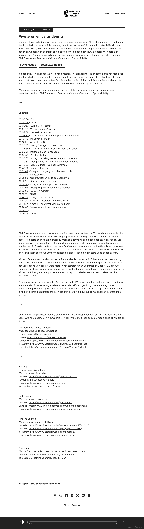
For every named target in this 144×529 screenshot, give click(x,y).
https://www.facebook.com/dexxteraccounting (55, 409)
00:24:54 (23, 148)
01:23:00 (23, 191)
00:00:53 (24, 125)
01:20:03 (23, 187)
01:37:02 (23, 204)
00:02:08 (23, 132)
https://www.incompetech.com (68, 451)
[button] (73, 521)
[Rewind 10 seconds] (20, 522)
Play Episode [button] (28, 65)
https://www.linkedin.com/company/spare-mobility (55, 428)
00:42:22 (23, 165)
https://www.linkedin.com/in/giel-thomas (50, 402)
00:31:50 (23, 155)
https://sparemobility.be (41, 422)
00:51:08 (23, 171)
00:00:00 (24, 119)
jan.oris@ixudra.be (36, 370)
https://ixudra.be (37, 373)
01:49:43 (23, 213)
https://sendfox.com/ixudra (46, 386)
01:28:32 (23, 197)
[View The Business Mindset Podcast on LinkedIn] (72, 495)
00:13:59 (23, 138)
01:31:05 (23, 200)
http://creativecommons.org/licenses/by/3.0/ (42, 457)
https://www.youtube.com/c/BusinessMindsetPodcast (57, 347)
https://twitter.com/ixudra (40, 379)
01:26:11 (23, 194)
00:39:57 (23, 161)
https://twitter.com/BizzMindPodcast (46, 337)
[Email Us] (83, 495)
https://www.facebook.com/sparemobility (52, 435)
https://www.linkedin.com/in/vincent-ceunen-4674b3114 (59, 425)
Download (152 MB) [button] (52, 65)
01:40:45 (23, 207)
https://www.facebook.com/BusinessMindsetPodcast (58, 340)
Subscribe (120, 14)
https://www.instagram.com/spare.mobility (52, 431)
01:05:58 (23, 178)
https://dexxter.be (37, 399)
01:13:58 (23, 184)
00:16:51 (23, 142)
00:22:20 (23, 145)
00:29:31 (23, 152)
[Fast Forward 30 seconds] (27, 522)
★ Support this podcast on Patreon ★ (39, 483)
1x (120, 521)
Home (21, 14)
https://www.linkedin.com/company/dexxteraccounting (58, 405)
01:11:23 (23, 181)
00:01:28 (23, 129)
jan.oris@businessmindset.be (42, 334)
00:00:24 (24, 122)
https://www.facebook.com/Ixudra (48, 383)
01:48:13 (23, 210)
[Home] (72, 14)
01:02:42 (23, 174)
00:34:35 (24, 158)
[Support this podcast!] (89, 495)
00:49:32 (23, 168)
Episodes (32, 14)
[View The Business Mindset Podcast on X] (77, 495)
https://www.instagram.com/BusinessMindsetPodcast (58, 344)
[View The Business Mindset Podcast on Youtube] (55, 495)
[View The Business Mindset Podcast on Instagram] (60, 495)
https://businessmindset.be (42, 331)
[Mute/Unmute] (124, 522)
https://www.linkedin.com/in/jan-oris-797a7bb (53, 376)
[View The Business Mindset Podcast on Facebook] (66, 495)
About (108, 14)
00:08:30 (24, 135)
